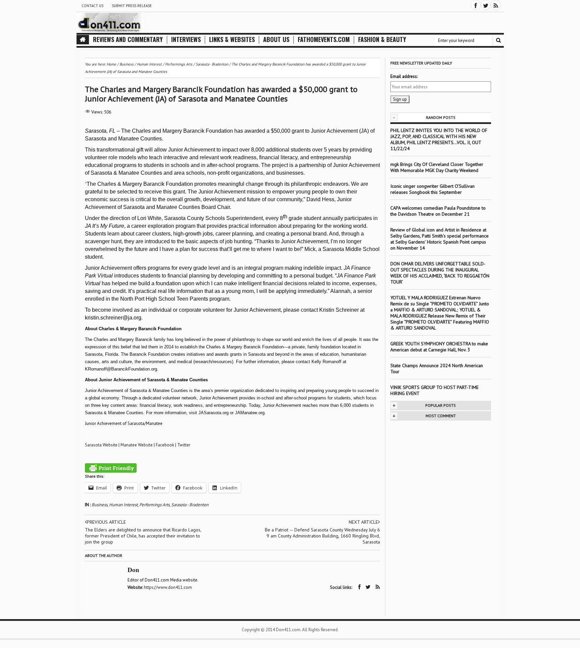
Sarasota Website (101, 445)
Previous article (106, 522)
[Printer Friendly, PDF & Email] (111, 468)
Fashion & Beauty (382, 39)
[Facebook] (476, 5)
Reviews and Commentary (128, 39)
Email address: (404, 76)
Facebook (165, 445)
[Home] (83, 39)
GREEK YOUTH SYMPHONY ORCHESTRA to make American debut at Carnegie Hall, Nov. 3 (439, 347)
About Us (276, 39)
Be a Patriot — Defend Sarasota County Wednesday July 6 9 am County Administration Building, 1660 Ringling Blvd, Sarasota (322, 536)
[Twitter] (486, 5)
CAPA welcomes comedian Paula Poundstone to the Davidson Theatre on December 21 (438, 211)
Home (111, 64)
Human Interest (123, 505)
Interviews (186, 39)
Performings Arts (154, 505)
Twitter (183, 445)
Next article (363, 522)
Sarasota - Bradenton (189, 505)
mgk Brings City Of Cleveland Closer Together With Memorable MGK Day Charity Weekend (436, 167)
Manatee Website (136, 445)
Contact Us (92, 5)
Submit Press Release (132, 5)
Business (99, 505)
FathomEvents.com (324, 39)
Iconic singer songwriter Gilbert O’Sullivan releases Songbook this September (432, 189)
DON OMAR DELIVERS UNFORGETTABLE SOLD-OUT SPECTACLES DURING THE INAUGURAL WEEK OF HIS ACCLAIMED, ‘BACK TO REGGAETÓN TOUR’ (439, 273)
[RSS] (496, 5)
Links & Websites (232, 39)
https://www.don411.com (168, 587)
